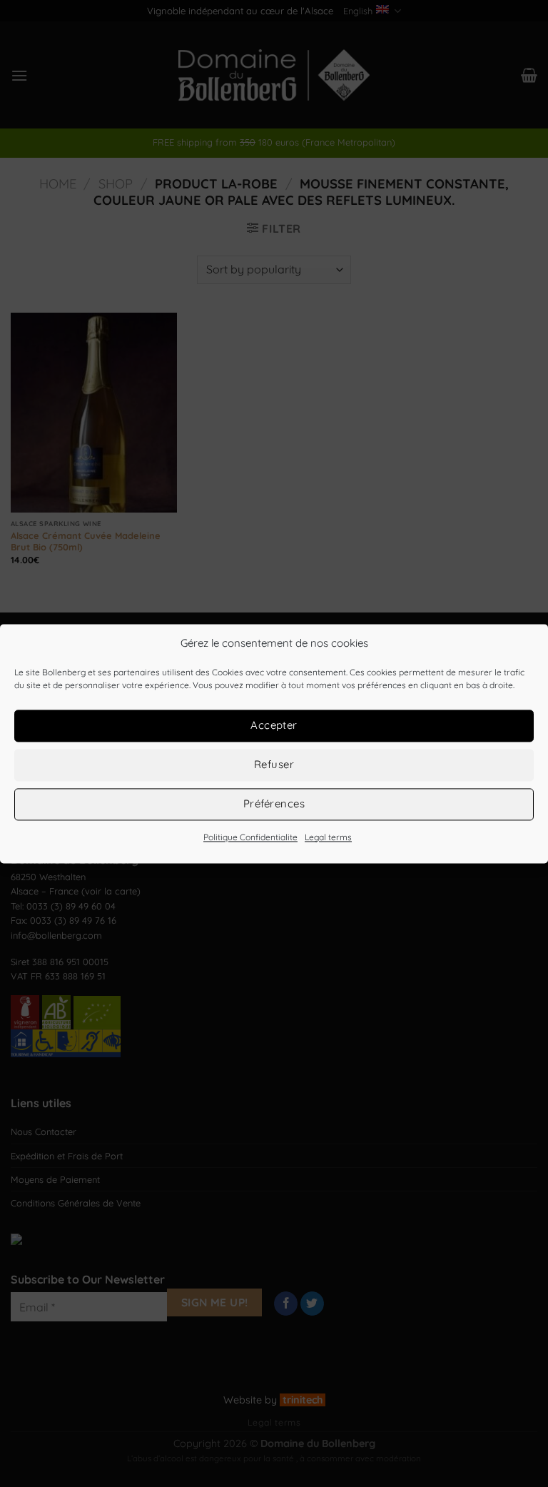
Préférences (274, 803)
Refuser (274, 764)
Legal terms (328, 837)
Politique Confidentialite (250, 837)
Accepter (274, 725)
